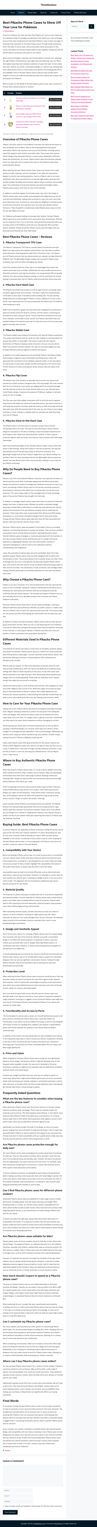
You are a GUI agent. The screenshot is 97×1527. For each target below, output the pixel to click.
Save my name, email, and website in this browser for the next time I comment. (33, 1506)
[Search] (91, 26)
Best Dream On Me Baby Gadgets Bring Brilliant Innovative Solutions (79, 109)
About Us (43, 12)
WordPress (58, 1524)
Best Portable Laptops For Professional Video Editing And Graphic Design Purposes (82, 80)
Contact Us (53, 12)
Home (13, 12)
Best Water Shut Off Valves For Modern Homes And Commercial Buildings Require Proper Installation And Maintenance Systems (82, 61)
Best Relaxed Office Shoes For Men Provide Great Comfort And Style (82, 90)
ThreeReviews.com (39, 1524)
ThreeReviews (48, 4)
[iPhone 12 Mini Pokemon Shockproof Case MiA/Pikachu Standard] (10, 107)
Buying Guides (32, 12)
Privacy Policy (65, 12)
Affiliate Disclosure (80, 12)
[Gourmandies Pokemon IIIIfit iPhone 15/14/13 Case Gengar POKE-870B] (10, 115)
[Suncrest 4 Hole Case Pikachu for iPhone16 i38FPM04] (10, 99)
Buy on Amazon (55, 100)
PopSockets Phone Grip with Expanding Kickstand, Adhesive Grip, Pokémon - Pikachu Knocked (29, 124)
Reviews (21, 12)
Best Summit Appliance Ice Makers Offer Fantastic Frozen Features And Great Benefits (82, 99)
